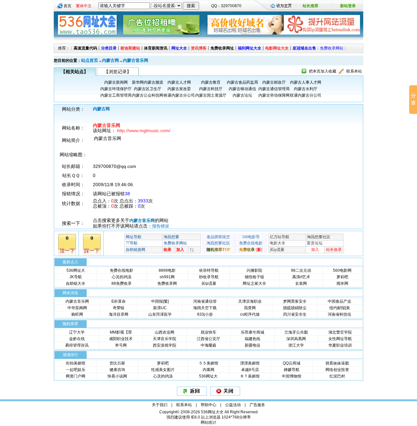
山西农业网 (164, 332)
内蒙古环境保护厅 (116, 89)
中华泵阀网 (77, 308)
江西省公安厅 (208, 339)
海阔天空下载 (205, 308)
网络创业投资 (337, 369)
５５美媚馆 (208, 363)
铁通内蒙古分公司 (179, 95)
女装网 (301, 283)
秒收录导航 (209, 277)
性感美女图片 (163, 369)
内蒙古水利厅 (305, 89)
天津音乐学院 (164, 339)
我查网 (250, 308)
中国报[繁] (160, 301)
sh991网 (167, 277)
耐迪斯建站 (130, 48)
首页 (67, 6)
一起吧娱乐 (75, 369)
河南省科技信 (339, 314)
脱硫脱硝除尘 (295, 308)
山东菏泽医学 (160, 314)
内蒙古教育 (211, 82)
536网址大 (75, 270)
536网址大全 (212, 412)
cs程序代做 (250, 314)
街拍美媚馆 (75, 363)
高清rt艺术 (301, 277)
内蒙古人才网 (179, 82)
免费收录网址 (222, 48)
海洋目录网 (118, 314)
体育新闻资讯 (155, 48)
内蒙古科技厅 (211, 89)
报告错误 (160, 226)
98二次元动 (301, 270)
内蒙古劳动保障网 (274, 95)
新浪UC (160, 308)
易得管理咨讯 (77, 345)
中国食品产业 (339, 301)
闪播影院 (254, 270)
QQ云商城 (291, 363)
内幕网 (208, 369)
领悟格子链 (254, 277)
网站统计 (208, 422)
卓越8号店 (250, 369)
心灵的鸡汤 (121, 277)
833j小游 (205, 314)
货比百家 (117, 363)
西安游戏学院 (164, 345)
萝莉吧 (342, 277)
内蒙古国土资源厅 (210, 95)
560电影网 (342, 270)
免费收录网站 (331, 48)
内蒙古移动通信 (242, 89)
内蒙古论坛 (242, 95)
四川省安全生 (295, 314)
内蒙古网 (110, 60)
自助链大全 (75, 283)
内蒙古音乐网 (135, 60)
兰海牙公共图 (296, 332)
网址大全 (179, 48)
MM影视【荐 (121, 332)
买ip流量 (208, 283)
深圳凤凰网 (296, 339)
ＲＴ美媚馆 (250, 376)
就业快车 (208, 332)
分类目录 (109, 48)
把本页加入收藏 (322, 71)
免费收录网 (167, 283)
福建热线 (252, 339)
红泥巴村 (337, 376)
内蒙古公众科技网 (147, 95)
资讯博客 (199, 48)
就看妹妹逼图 (337, 363)
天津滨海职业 (250, 301)
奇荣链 (118, 308)
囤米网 (342, 283)
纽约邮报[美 (339, 308)
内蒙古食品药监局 (242, 82)
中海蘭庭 (208, 345)
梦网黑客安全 (295, 301)
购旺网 (77, 314)
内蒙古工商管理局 (116, 95)
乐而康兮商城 (252, 332)
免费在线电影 (121, 270)
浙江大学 (296, 345)
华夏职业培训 (340, 345)
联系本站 (354, 71)
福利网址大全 (249, 48)
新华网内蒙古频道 (147, 82)
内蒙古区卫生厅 (147, 89)
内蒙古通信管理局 (274, 89)
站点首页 (89, 60)
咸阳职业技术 (121, 339)
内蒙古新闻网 (116, 82)
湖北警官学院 (340, 332)
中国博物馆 (291, 376)
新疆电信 (252, 345)
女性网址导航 (340, 339)
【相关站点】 (74, 71)
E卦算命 (118, 301)
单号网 (121, 345)
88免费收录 (121, 283)
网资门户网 (75, 376)
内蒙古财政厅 (274, 82)
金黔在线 (77, 339)
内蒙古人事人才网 (305, 82)
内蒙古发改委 (179, 89)
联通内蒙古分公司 (305, 95)
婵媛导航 (291, 369)
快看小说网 (117, 376)
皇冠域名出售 (304, 48)
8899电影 (167, 270)
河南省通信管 (205, 301)
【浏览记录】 (117, 71)
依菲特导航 (209, 270)
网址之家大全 (254, 283)
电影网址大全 (277, 48)
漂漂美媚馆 (250, 363)
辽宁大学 (77, 332)
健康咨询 (117, 369)
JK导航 (75, 277)
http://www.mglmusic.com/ (143, 130)
